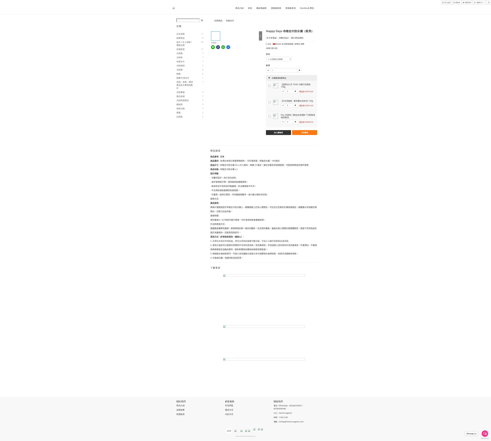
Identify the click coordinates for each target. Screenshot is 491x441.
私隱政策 (180, 414)
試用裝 (179, 116)
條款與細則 (261, 8)
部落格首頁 (291, 8)
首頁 (250, 8)
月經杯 (179, 57)
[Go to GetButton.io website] (485, 438)
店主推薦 (180, 33)
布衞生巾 (180, 61)
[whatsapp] (223, 47)
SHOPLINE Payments (249, 436)
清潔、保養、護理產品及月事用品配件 (184, 85)
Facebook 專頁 (307, 8)
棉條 (178, 73)
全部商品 (218, 20)
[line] (213, 47)
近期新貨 (180, 49)
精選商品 (180, 38)
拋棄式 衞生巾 (182, 77)
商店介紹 (239, 8)
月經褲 (179, 69)
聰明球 (179, 104)
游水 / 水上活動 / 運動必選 (184, 44)
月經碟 (179, 53)
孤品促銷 (180, 96)
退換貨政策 (276, 8)
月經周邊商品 (182, 100)
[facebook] (218, 47)
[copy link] (228, 47)
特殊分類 (180, 108)
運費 (178, 112)
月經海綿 (180, 65)
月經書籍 (180, 92)
